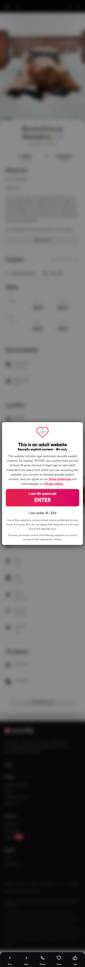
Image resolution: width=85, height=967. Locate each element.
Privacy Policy (53, 483)
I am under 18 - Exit (42, 513)
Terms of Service (60, 479)
